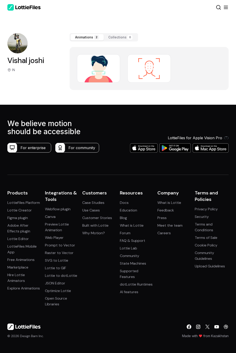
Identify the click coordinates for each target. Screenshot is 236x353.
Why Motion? (93, 233)
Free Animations (21, 259)
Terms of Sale (206, 237)
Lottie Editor (18, 238)
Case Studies (93, 202)
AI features (129, 291)
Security (202, 216)
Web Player (54, 237)
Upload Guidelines (210, 266)
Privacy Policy (206, 209)
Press (162, 217)
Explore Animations (23, 288)
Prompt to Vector (60, 245)
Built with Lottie (95, 225)
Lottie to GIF (55, 268)
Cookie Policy (206, 245)
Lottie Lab (128, 248)
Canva (50, 216)
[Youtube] (216, 327)
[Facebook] (189, 327)
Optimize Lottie (58, 290)
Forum (125, 233)
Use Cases (91, 210)
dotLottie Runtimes (136, 284)
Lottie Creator (19, 210)
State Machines (133, 263)
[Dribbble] (226, 327)
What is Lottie (132, 225)
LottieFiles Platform (23, 202)
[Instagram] (198, 327)
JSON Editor (55, 283)
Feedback (165, 210)
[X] (207, 327)
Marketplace (17, 267)
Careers (164, 233)
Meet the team (170, 225)
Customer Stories (97, 217)
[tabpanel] (149, 68)
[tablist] (104, 37)
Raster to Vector (59, 252)
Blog (123, 217)
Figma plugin (17, 217)
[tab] (87, 37)
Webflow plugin (58, 209)
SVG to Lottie (56, 260)
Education (128, 210)
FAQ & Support (132, 240)
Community (129, 255)
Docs (124, 202)
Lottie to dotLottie (61, 275)
